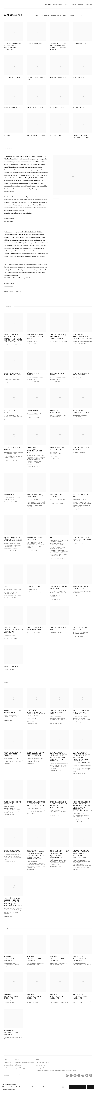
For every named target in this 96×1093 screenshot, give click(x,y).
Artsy (82, 1075)
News (74, 4)
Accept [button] (90, 1087)
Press (72, 15)
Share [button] (56, 197)
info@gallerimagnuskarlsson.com (24, 1062)
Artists (48, 4)
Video (67, 4)
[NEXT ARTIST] (91, 15)
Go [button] (19, 1074)
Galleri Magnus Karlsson (20, 4)
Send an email (90, 1075)
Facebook (71, 1075)
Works (35, 15)
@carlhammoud (8, 221)
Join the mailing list (86, 1075)
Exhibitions (58, 4)
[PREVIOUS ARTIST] (77, 15)
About (80, 4)
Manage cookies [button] (61, 1087)
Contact (88, 4)
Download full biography (14, 292)
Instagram (67, 1075)
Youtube (75, 1075)
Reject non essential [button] (77, 1087)
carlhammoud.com (9, 218)
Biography (45, 15)
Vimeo (78, 1075)
